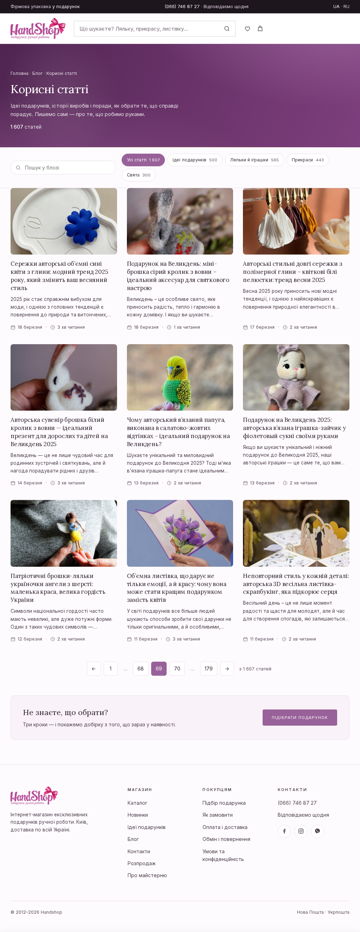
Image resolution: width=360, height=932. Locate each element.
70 (177, 668)
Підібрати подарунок (300, 717)
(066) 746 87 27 (182, 6)
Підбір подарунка (224, 803)
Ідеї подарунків (195, 159)
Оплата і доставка (225, 827)
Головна (19, 73)
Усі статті (143, 159)
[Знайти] (227, 28)
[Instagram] (301, 831)
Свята (138, 175)
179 (209, 668)
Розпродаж (142, 863)
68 (140, 668)
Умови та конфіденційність (223, 855)
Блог (37, 73)
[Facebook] (284, 831)
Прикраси (308, 159)
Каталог (137, 803)
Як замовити (217, 815)
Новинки (138, 815)
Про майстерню (147, 875)
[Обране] (247, 28)
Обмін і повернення (226, 839)
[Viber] (317, 831)
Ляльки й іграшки (254, 159)
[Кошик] (260, 28)
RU (346, 6)
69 (159, 668)
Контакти (139, 851)
